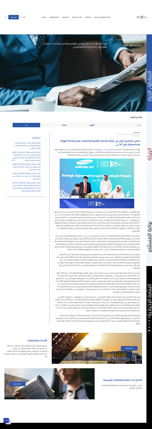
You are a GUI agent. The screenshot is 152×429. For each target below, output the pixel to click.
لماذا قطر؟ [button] (88, 17)
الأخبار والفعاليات (131, 40)
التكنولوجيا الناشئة (120, 134)
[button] (21, 17)
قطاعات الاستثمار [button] (77, 17)
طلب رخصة (13, 17)
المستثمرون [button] (65, 17)
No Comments (136, 136)
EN (24, 17)
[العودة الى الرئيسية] (142, 17)
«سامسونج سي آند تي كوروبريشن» (105, 149)
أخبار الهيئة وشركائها (135, 134)
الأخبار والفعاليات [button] (54, 17)
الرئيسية (140, 40)
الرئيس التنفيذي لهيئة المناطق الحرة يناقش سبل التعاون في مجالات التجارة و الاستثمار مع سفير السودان (26, 166)
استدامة (128, 134)
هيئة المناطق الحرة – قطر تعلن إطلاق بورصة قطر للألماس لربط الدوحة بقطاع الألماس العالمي (28, 145)
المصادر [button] (44, 17)
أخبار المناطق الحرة (120, 40)
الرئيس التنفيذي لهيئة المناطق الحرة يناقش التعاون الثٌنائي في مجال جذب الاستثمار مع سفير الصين (26, 176)
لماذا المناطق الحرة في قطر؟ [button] (102, 17)
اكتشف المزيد (129, 348)
